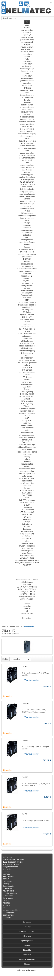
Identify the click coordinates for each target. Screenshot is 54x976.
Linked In (27, 950)
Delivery (27, 927)
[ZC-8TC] (12, 785)
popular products (10, 893)
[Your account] (21, 3)
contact (6, 879)
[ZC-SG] (12, 822)
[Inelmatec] (27, 11)
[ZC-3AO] (12, 675)
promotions (7, 888)
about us (6, 905)
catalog (6, 900)
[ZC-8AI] (12, 748)
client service (8, 915)
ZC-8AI (25, 740)
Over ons (27, 936)
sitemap (6, 884)
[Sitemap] (4, 12)
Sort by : (5, 659)
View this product (31, 680)
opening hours (9, 913)
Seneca (12, 627)
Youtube (27, 945)
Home (4, 627)
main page (7, 881)
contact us (7, 917)
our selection (8, 896)
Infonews (27, 955)
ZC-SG (24, 814)
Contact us (27, 922)
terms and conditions (11, 910)
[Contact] (4, 7)
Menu (27, 25)
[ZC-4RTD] (12, 711)
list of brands (8, 898)
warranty (6, 874)
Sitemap (27, 964)
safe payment (8, 876)
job (4, 908)
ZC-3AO (25, 666)
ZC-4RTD (25, 703)
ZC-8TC (25, 777)
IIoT (18, 627)
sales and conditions (27, 931)
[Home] (4, 3)
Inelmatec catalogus (27, 959)
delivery (6, 872)
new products (8, 891)
